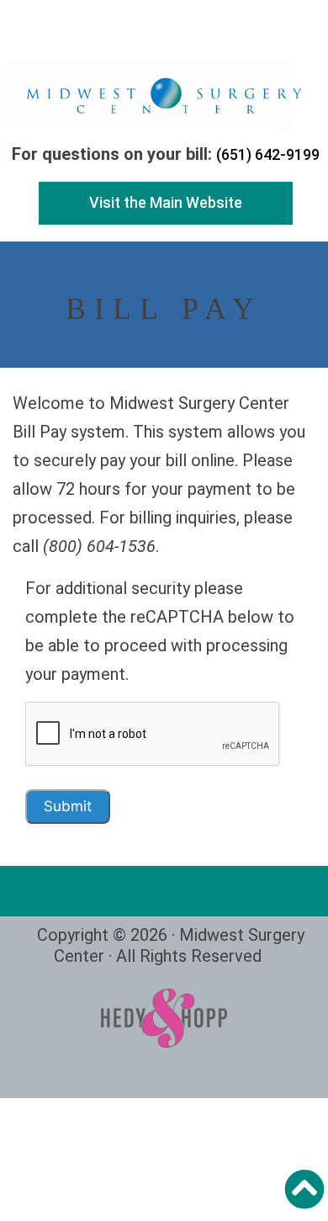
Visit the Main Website (165, 202)
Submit (68, 806)
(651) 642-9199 (268, 154)
